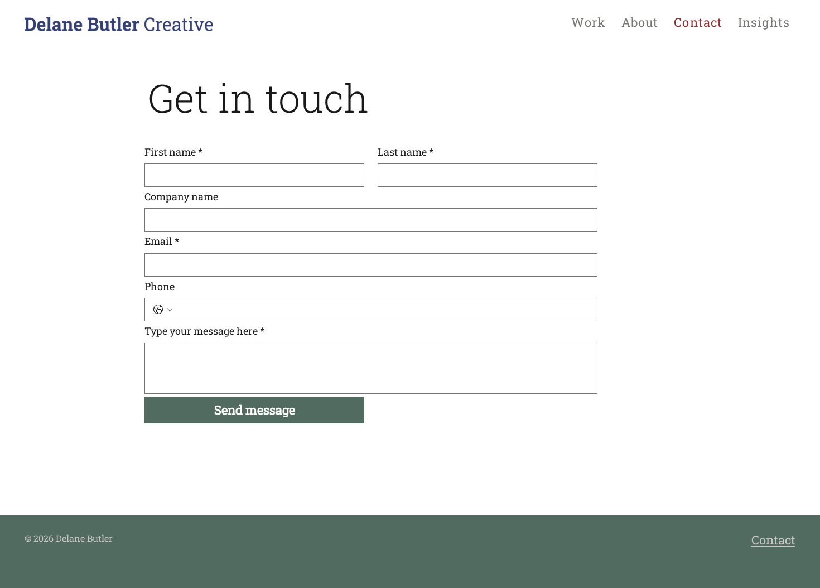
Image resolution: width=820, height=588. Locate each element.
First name (173, 151)
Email (161, 241)
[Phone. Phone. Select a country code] (163, 309)
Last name (405, 151)
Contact (773, 540)
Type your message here (204, 331)
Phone (159, 286)
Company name (181, 196)
